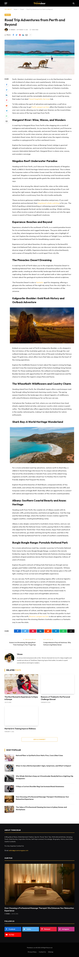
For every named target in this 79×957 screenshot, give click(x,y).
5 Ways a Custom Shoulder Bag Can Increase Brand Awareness (40, 786)
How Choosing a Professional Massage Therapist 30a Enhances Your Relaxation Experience (42, 798)
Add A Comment (39, 739)
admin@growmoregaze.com (18, 850)
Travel (7, 14)
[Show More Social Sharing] (30, 35)
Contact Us (42, 952)
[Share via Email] (26, 35)
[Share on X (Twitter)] (16, 35)
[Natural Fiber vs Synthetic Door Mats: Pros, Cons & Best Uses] (9, 757)
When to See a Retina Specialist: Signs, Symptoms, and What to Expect (43, 766)
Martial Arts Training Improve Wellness (20, 729)
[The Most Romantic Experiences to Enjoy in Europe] (21, 684)
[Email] (7, 121)
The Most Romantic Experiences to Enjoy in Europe (21, 698)
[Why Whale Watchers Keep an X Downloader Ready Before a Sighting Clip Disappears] (9, 778)
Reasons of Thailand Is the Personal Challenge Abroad (55, 698)
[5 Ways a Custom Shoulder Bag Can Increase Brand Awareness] (9, 788)
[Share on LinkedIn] (23, 35)
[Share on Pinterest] (19, 35)
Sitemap (50, 952)
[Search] (73, 3)
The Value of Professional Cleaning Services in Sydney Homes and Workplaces (41, 808)
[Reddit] (7, 105)
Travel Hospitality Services (39, 99)
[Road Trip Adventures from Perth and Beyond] (39, 57)
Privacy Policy (32, 952)
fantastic (39, 282)
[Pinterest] (7, 100)
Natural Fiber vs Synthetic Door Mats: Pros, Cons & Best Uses (39, 755)
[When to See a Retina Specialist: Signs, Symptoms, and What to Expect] (9, 767)
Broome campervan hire (38, 616)
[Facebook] (7, 85)
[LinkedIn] (7, 95)
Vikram (13, 29)
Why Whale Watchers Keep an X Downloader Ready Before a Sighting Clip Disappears (44, 777)
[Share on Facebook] (13, 35)
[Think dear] (39, 3)
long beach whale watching (48, 203)
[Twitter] (7, 90)
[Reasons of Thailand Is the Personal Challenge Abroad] (57, 684)
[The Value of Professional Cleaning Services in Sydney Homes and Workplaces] (9, 809)
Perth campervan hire (40, 107)
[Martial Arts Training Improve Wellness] (21, 716)
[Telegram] (7, 111)
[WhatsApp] (7, 116)
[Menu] (6, 3)
